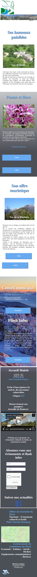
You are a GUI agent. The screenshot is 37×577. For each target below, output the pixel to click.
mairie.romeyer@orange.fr (19, 379)
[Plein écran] (33, 429)
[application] (18, 421)
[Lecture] (4, 429)
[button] (18, 421)
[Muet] (30, 429)
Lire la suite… (9, 301)
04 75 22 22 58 (18, 377)
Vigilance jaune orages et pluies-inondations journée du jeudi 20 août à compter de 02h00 (17, 328)
